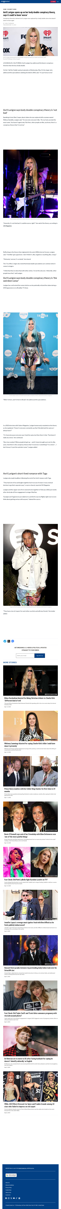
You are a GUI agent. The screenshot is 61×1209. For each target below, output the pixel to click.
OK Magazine (7, 226)
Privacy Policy (9, 1187)
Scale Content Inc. (22, 1168)
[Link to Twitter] (11, 1198)
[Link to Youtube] (14, 1198)
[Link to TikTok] (16, 1198)
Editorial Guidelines (10, 1185)
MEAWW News (9, 1168)
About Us (8, 1182)
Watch (53, 1)
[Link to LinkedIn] (19, 1198)
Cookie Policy (8, 1190)
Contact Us (8, 1195)
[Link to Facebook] (6, 1198)
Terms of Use (8, 1192)
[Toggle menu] (58, 1)
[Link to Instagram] (8, 1198)
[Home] (5, 1)
